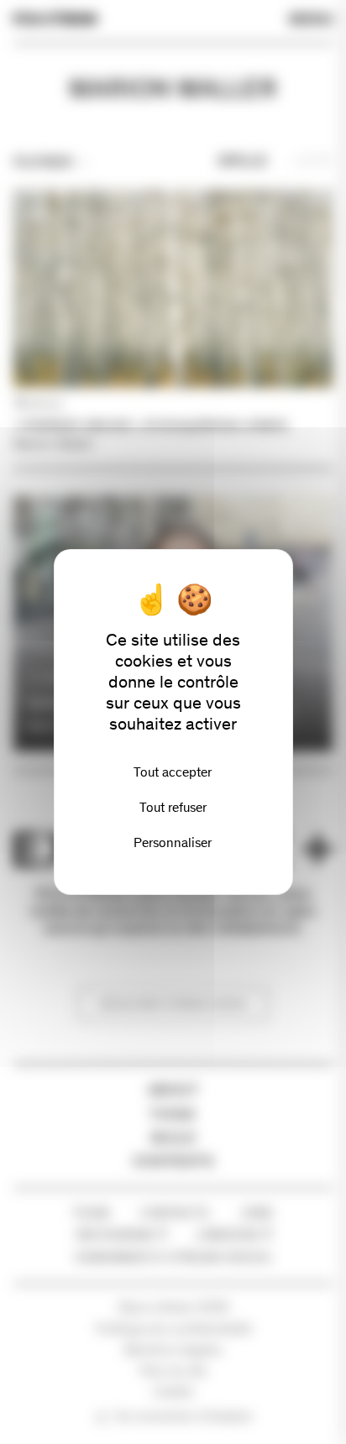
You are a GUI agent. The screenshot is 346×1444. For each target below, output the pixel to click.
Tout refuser (173, 807)
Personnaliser (173, 842)
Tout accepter (173, 772)
